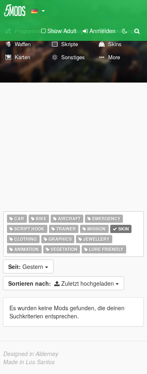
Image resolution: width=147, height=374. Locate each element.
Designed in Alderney (30, 353)
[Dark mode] (124, 30)
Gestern (26, 266)
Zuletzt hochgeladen (62, 283)
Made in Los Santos (29, 362)
